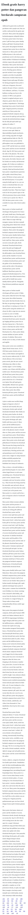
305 (16, 900)
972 (3, 911)
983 (24, 911)
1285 (4, 907)
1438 (21, 907)
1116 (16, 903)
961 (12, 900)
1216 (4, 905)
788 (20, 903)
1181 (4, 898)
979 (24, 903)
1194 (17, 907)
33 (12, 903)
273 (12, 909)
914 (16, 909)
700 (8, 900)
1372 (21, 900)
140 (8, 907)
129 (3, 909)
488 (12, 911)
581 (8, 905)
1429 (12, 913)
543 (7, 909)
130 (17, 913)
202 (20, 911)
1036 (8, 903)
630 (3, 903)
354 (16, 911)
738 (3, 913)
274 (17, 898)
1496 (21, 898)
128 (12, 905)
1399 (21, 905)
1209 (17, 905)
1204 (8, 913)
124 (7, 911)
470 (8, 898)
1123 (12, 898)
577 (12, 907)
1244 (4, 900)
